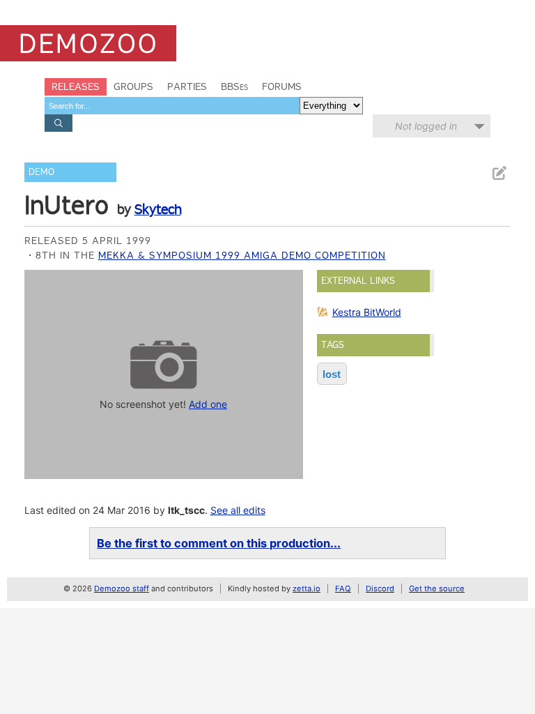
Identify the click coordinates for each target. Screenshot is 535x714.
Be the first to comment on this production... (219, 543)
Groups (133, 86)
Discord (380, 588)
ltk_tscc (186, 510)
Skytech (157, 209)
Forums (282, 86)
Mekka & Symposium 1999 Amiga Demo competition (242, 255)
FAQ (343, 588)
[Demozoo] (88, 43)
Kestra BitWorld (366, 312)
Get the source (437, 588)
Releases (76, 86)
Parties (187, 86)
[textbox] (172, 105)
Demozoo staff (121, 588)
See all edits (237, 510)
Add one (208, 404)
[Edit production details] (499, 173)
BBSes (234, 86)
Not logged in (426, 126)
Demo (41, 172)
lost (332, 374)
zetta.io (306, 588)
